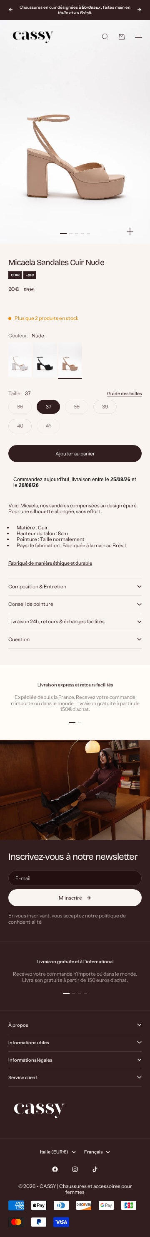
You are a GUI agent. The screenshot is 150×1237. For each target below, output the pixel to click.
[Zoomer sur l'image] (130, 231)
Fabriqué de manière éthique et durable (50, 563)
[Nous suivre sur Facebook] (55, 1169)
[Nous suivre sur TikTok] (95, 1169)
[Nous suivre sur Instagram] (75, 1169)
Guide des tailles (124, 393)
